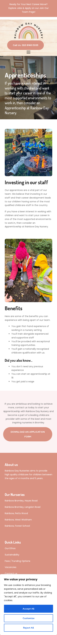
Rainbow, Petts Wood (16, 513)
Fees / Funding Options (17, 561)
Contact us (11, 573)
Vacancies (10, 567)
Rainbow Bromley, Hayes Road (21, 500)
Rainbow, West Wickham (18, 519)
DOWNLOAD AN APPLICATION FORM (28, 434)
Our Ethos (10, 548)
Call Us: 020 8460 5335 (25, 45)
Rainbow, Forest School (17, 525)
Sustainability (12, 554)
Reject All (28, 627)
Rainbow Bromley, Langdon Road (22, 507)
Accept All (28, 608)
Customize (29, 618)
